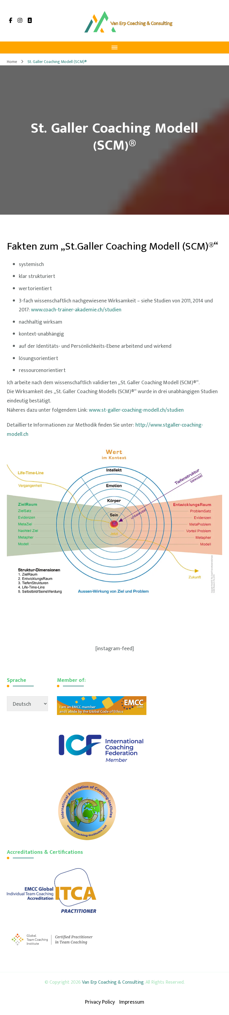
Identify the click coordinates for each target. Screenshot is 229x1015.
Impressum (131, 1002)
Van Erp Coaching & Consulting (113, 982)
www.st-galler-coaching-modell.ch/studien (136, 410)
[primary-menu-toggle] (114, 47)
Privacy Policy (100, 1002)
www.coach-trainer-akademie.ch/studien (76, 309)
